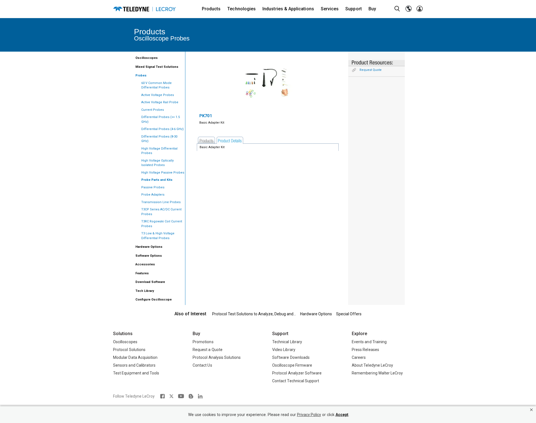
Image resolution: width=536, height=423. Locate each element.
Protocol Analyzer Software (297, 373)
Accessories (145, 264)
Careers (359, 357)
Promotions (203, 342)
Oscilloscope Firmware (292, 365)
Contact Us (202, 365)
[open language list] (408, 9)
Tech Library (144, 291)
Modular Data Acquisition (135, 357)
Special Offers (349, 314)
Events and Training (369, 342)
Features (142, 273)
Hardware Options (148, 247)
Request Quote (371, 70)
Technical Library (287, 342)
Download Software (150, 282)
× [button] (531, 409)
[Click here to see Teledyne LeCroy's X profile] (171, 396)
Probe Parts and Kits (157, 180)
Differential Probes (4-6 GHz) (162, 129)
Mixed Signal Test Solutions (156, 67)
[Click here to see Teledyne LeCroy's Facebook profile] (162, 396)
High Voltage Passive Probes (162, 172)
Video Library (283, 350)
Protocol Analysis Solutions (217, 357)
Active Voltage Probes (157, 95)
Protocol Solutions (129, 350)
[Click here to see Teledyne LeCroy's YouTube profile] (181, 396)
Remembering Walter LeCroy (377, 373)
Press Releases (365, 350)
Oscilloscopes (146, 58)
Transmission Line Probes (161, 202)
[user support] (419, 9)
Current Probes (152, 110)
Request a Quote (207, 350)
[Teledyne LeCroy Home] (144, 9)
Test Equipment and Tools (136, 373)
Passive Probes (152, 187)
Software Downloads (291, 357)
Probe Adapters (152, 194)
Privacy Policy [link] (309, 415)
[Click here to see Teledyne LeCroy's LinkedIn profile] (200, 396)
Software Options (148, 256)
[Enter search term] (397, 9)
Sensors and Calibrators (134, 365)
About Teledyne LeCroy (372, 365)
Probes (141, 75)
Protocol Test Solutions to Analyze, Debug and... (254, 314)
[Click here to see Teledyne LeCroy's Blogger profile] (190, 396)
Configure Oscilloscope (153, 299)
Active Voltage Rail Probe (159, 102)
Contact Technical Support (295, 381)
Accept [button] (342, 415)
